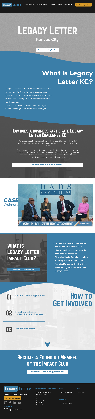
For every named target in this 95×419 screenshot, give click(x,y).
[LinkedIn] (15, 402)
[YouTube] (19, 402)
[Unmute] (24, 223)
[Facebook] (10, 402)
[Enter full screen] (90, 223)
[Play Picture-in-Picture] (87, 223)
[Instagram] (5, 402)
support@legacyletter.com (13, 410)
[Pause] (20, 223)
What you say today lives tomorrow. (16, 394)
